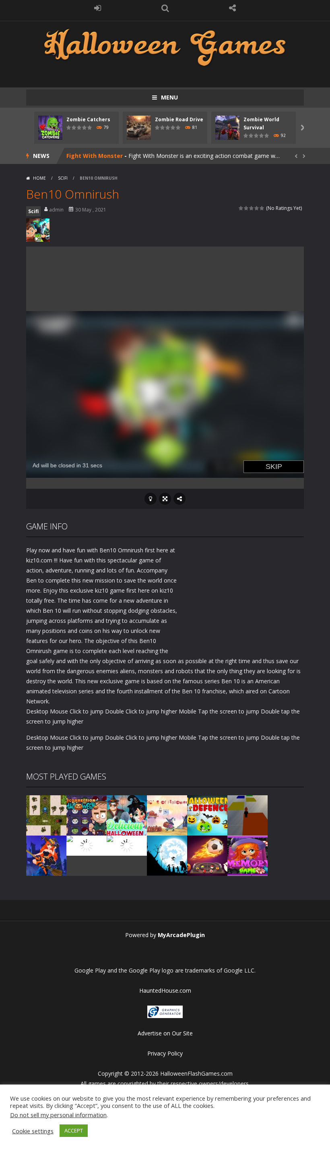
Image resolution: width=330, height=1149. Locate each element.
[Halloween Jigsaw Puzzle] (127, 845)
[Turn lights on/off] (150, 499)
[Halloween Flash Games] (165, 46)
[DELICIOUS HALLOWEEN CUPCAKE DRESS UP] (127, 815)
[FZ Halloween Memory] (247, 855)
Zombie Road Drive (179, 119)
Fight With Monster (94, 156)
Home (39, 178)
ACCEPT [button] (73, 1130)
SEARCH (165, 8)
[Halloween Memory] (86, 845)
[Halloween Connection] (86, 815)
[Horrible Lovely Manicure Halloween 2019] (46, 855)
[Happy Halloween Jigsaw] (167, 855)
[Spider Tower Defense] (46, 815)
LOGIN (98, 8)
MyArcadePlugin (181, 935)
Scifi (63, 178)
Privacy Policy (165, 1053)
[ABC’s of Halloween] (167, 815)
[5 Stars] (262, 208)
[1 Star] (241, 208)
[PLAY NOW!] (50, 127)
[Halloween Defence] (207, 815)
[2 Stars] (246, 208)
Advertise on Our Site (165, 1033)
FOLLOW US (232, 8)
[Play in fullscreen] (165, 499)
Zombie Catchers (88, 119)
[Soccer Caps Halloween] (207, 855)
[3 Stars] (251, 208)
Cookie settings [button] (33, 1130)
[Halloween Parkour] (247, 815)
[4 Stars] (257, 208)
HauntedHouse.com (165, 990)
